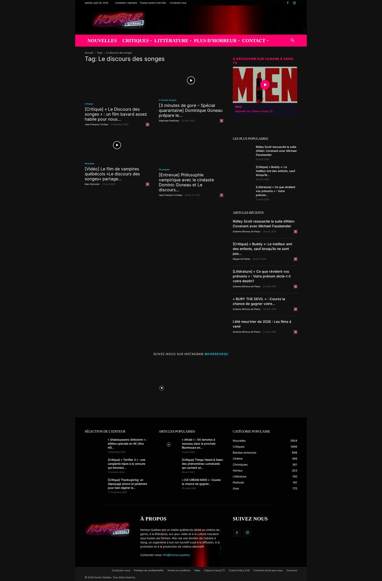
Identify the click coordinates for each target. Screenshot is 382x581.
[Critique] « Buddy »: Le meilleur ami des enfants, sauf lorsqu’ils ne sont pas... (262, 249)
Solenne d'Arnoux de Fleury (246, 231)
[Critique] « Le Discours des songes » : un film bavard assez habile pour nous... (116, 114)
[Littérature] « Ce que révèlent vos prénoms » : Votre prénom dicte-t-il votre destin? (261, 276)
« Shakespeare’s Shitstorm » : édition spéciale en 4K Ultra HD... (127, 443)
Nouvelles (102, 40)
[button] (292, 41)
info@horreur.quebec (176, 555)
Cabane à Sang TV (214, 570)
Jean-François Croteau (96, 124)
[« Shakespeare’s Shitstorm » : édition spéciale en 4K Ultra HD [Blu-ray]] (95, 445)
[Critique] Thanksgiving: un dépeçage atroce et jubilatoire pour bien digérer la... (127, 483)
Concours (291, 570)
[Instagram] (294, 3)
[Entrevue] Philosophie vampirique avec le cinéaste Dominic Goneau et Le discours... (186, 182)
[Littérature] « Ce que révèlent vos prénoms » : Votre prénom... (275, 191)
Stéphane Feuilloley (169, 120)
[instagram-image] (103, 387)
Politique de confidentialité (149, 570)
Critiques (135, 40)
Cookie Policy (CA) (239, 570)
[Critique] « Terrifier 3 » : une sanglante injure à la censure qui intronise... (126, 463)
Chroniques (164, 169)
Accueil (89, 52)
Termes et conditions (178, 570)
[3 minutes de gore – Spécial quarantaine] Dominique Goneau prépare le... (190, 110)
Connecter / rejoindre (126, 2)
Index (197, 570)
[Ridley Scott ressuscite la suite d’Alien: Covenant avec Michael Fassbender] (243, 152)
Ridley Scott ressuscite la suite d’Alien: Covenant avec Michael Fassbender (276, 150)
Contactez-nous (178, 2)
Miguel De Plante (241, 259)
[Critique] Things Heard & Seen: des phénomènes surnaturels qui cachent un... (202, 463)
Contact (253, 40)
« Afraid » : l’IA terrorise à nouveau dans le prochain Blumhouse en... (198, 443)
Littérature (171, 40)
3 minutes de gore (167, 100)
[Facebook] (288, 3)
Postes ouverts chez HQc (153, 2)
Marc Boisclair (92, 184)
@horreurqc (217, 354)
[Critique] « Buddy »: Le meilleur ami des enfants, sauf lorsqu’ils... (275, 171)
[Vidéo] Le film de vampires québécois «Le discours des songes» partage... (112, 173)
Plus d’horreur (215, 40)
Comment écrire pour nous (268, 570)
